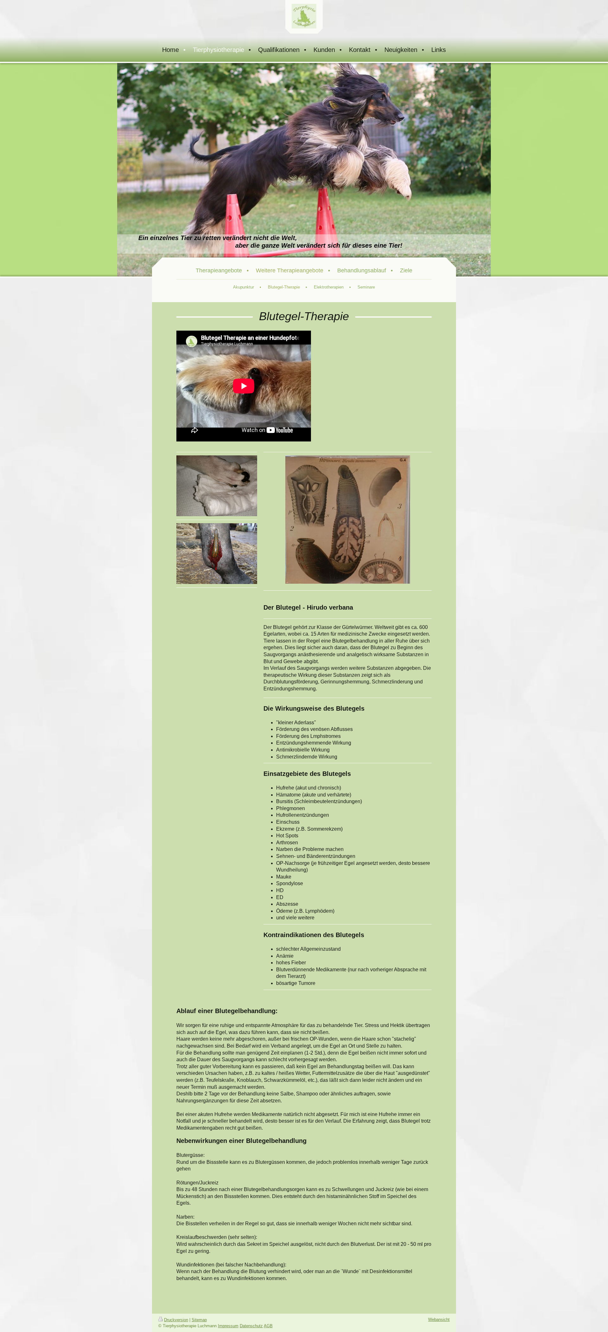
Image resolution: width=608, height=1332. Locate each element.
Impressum (228, 1325)
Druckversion (176, 1319)
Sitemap (199, 1319)
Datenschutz (251, 1325)
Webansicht (439, 1319)
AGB (268, 1325)
